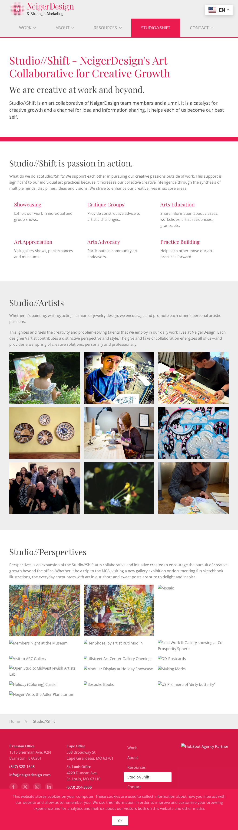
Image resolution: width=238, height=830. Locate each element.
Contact (134, 786)
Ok (120, 820)
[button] (44, 610)
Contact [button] (199, 27)
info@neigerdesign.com (30, 775)
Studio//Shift (155, 27)
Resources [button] (105, 27)
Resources (136, 767)
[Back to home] (119, 9)
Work (132, 747)
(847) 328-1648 (22, 766)
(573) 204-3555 (79, 787)
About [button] (62, 27)
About (132, 757)
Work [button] (25, 27)
